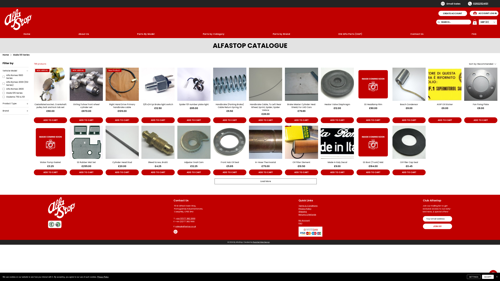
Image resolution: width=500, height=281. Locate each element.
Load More (265, 181)
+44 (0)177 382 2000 (185, 218)
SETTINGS (473, 277)
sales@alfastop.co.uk (185, 226)
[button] (452, 13)
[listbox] (488, 22)
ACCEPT (488, 277)
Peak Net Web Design (261, 242)
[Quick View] (158, 84)
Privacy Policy (103, 277)
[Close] (496, 277)
